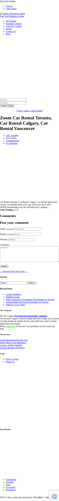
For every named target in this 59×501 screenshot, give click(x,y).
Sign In (9, 6)
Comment (4, 244)
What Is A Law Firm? (15, 305)
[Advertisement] (29, 67)
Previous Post (8, 271)
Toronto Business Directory (12, 348)
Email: (7, 234)
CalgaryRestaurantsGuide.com (14, 340)
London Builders (13, 294)
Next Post (21, 271)
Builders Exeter (13, 297)
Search (9, 29)
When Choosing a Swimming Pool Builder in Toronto (30, 299)
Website (3, 239)
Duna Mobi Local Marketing (13, 342)
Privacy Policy (12, 359)
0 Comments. (12, 143)
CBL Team (11, 135)
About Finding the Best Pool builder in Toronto (27, 302)
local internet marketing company (31, 316)
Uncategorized (12, 140)
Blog (8, 34)
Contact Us (11, 31)
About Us (10, 362)
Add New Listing (14, 26)
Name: (7, 229)
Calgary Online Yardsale (11, 345)
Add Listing (11, 8)
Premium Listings (14, 23)
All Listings (11, 21)
